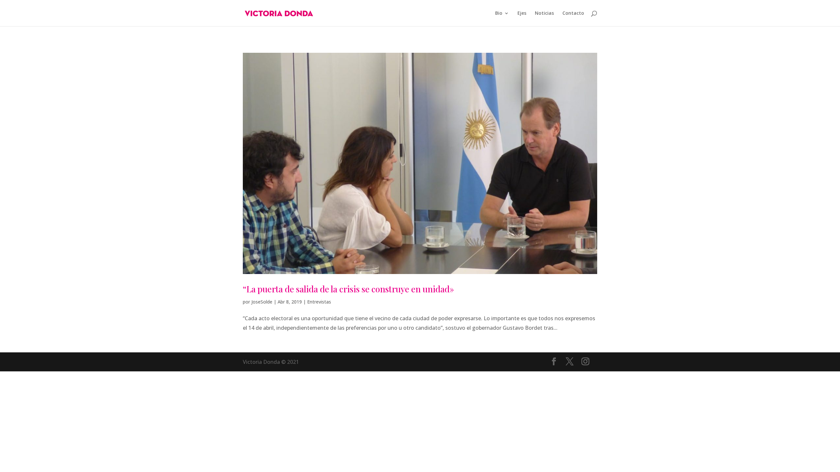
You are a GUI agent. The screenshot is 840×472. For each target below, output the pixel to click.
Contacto (573, 13)
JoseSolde (261, 302)
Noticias (544, 13)
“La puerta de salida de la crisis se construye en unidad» (348, 289)
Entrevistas (319, 302)
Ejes (521, 13)
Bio (498, 13)
